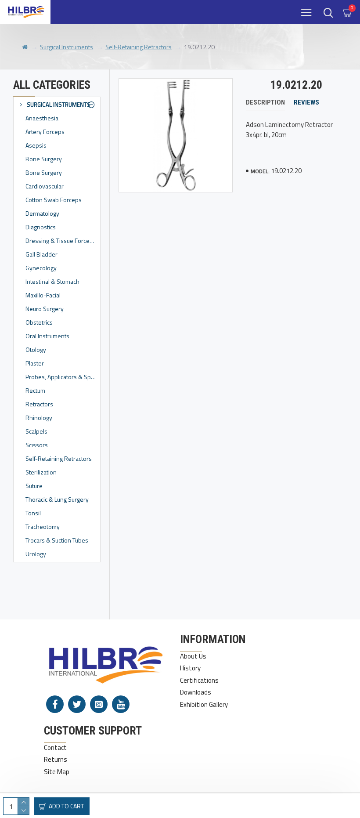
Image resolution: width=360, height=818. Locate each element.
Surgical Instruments (66, 46)
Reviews (306, 102)
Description (265, 102)
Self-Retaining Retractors (138, 46)
